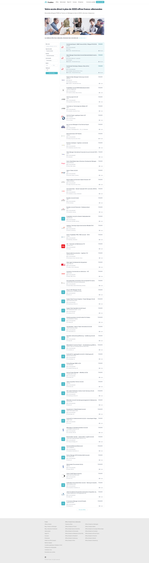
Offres (57, 2)
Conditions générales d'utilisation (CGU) (53, 545)
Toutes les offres (68, 524)
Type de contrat (49, 48)
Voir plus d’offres (82, 509)
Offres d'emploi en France (70, 526)
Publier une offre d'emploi (50, 540)
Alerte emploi (63, 2)
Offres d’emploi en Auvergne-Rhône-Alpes (94, 528)
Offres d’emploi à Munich (90, 538)
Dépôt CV (47, 533)
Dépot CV (69, 2)
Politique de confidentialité (50, 547)
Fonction (47, 53)
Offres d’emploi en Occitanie (91, 531)
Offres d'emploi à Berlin (90, 526)
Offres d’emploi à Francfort (91, 535)
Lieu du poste (48, 58)
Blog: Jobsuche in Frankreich (51, 528)
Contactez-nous (48, 549)
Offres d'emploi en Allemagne (91, 524)
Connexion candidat (90, 2)
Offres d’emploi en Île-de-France (92, 533)
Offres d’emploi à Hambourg (71, 538)
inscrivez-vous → (82, 38)
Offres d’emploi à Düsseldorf (71, 535)
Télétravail (48, 67)
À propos (75, 2)
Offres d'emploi (48, 524)
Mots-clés (48, 44)
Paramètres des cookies (50, 552)
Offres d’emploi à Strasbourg (91, 540)
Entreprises (80, 2)
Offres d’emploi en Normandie (71, 531)
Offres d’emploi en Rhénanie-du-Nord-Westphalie (74, 533)
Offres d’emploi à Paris (70, 540)
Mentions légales (48, 542)
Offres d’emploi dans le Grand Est (72, 528)
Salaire (47, 63)
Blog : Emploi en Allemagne (51, 526)
